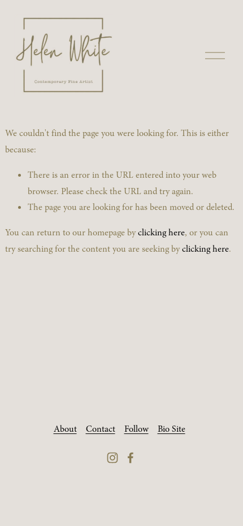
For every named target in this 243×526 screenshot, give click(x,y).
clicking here (161, 232)
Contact (100, 429)
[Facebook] (130, 457)
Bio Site (171, 429)
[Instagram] (112, 457)
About (65, 429)
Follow (136, 429)
